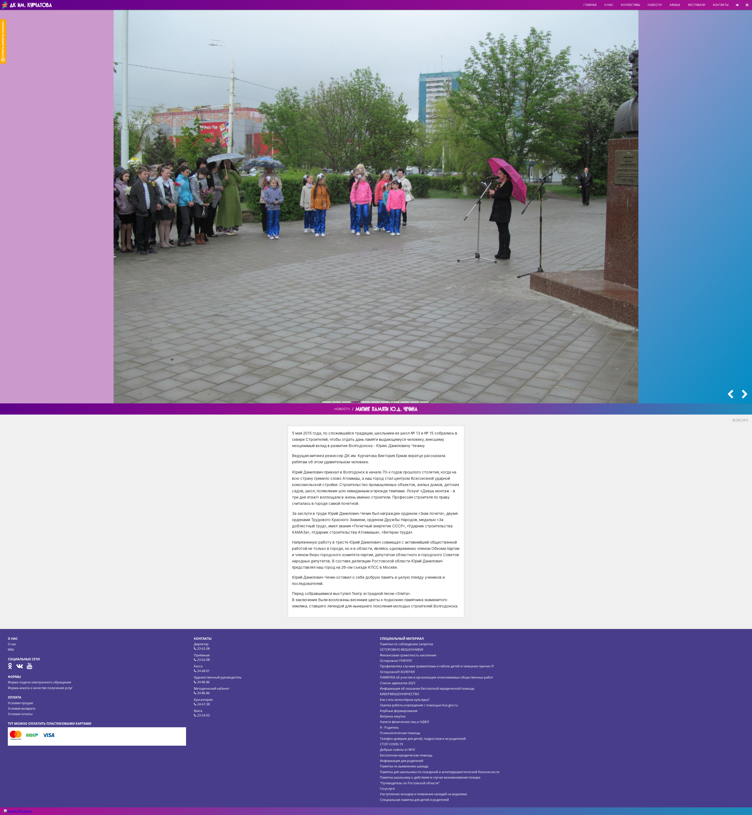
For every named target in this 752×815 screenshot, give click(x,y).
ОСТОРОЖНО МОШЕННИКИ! (401, 649)
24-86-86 (203, 682)
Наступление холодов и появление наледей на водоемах (423, 794)
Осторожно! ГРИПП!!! (396, 661)
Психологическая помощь (400, 733)
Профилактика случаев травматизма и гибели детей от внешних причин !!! (437, 666)
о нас (608, 4)
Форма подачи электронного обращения (39, 682)
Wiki (11, 649)
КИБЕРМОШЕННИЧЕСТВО (399, 694)
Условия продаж (20, 703)
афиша (675, 4)
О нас (12, 644)
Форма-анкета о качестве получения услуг (40, 688)
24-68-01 (203, 671)
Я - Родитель (389, 727)
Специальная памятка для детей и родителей (414, 800)
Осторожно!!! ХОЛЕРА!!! (397, 672)
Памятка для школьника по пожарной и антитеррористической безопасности (439, 772)
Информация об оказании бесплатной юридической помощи (427, 688)
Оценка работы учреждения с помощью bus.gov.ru (419, 705)
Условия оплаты (20, 714)
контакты (720, 4)
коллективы (630, 4)
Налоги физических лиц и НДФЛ (404, 722)
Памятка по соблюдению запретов (406, 644)
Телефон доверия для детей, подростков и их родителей (423, 738)
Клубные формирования (399, 711)
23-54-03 (203, 715)
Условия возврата (21, 708)
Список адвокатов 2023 (397, 683)
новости (655, 4)
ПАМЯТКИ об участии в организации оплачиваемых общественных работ (436, 677)
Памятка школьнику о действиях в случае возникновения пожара (430, 777)
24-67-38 (203, 704)
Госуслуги (387, 788)
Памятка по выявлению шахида (404, 766)
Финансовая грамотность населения (408, 655)
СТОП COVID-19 (391, 744)
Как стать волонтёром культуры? (404, 700)
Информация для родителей (401, 761)
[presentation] (730, 394)
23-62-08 (203, 648)
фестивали (696, 4)
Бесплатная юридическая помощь (406, 755)
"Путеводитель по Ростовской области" (410, 783)
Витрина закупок (393, 716)
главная (590, 4)
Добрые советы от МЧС (397, 749)
